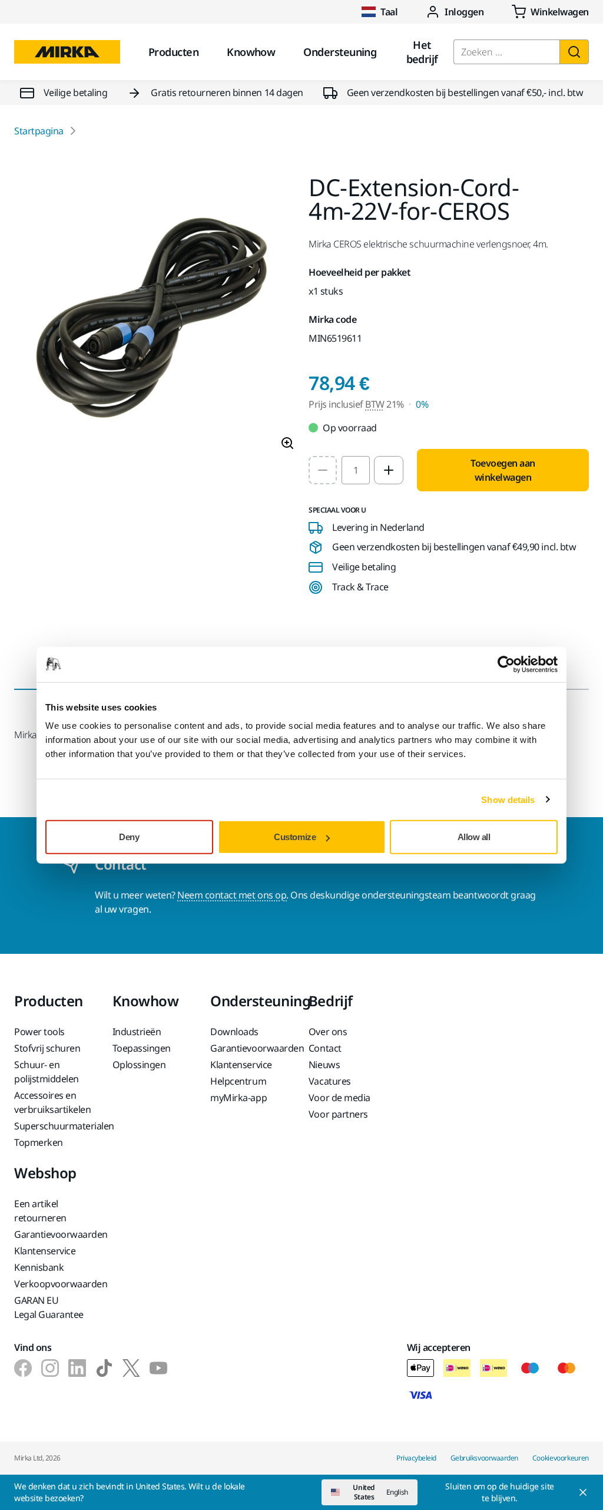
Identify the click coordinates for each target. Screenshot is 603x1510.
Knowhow (251, 52)
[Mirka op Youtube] (158, 1368)
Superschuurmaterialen (56, 1125)
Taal (388, 11)
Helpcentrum (238, 1081)
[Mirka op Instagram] (50, 1368)
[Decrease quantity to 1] (323, 470)
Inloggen (464, 11)
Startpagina (39, 130)
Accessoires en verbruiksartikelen (52, 1102)
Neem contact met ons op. (232, 894)
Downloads (234, 1031)
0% (422, 404)
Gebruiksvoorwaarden (484, 1458)
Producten (173, 52)
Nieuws (324, 1064)
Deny (129, 837)
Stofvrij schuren (47, 1048)
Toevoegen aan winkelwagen (503, 470)
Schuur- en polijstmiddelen (46, 1071)
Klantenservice (240, 1064)
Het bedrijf (422, 52)
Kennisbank (39, 1267)
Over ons (328, 1031)
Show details (508, 799)
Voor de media (339, 1097)
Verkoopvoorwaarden (56, 1283)
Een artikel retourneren (40, 1210)
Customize (295, 837)
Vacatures (330, 1081)
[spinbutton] (356, 470)
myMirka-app (238, 1097)
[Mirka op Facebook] (23, 1368)
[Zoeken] (574, 51)
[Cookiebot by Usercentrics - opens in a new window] (506, 664)
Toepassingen (141, 1048)
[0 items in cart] (550, 12)
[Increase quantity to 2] (389, 470)
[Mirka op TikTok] (104, 1368)
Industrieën (136, 1031)
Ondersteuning (339, 52)
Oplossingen (139, 1064)
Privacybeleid (416, 1458)
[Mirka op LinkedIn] (77, 1368)
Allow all (474, 837)
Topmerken (38, 1142)
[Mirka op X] (131, 1368)
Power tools (39, 1031)
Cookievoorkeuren (560, 1458)
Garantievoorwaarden (252, 1048)
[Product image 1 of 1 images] (154, 318)
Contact (325, 1048)
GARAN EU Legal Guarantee (49, 1307)
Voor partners (338, 1114)
